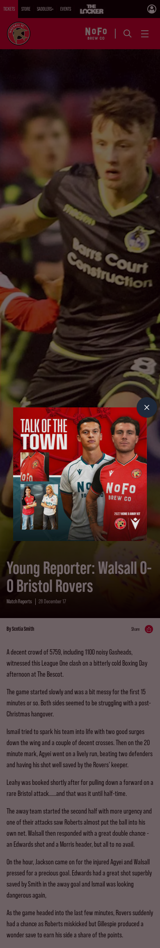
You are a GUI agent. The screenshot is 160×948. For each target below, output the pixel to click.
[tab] (147, 407)
